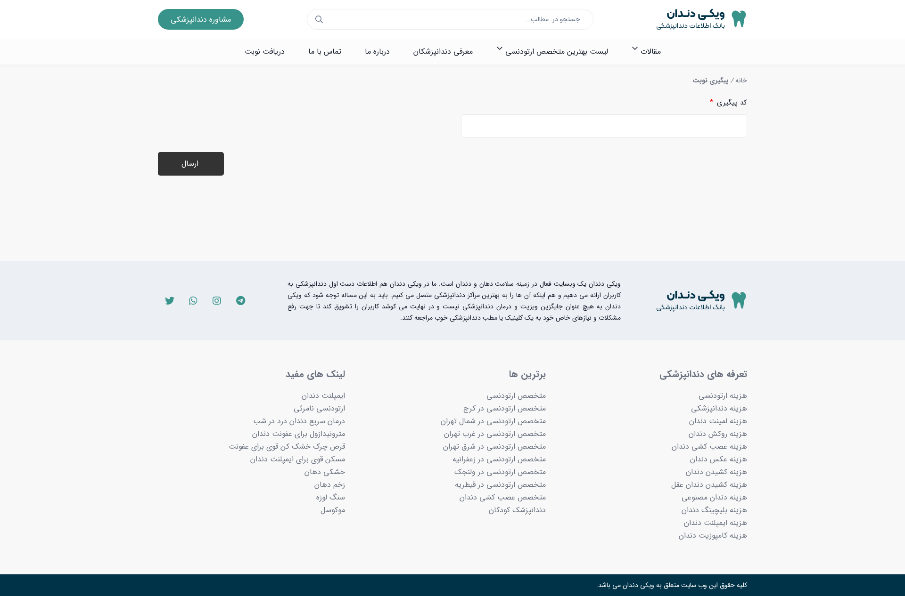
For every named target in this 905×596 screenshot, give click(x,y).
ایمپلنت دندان (323, 396)
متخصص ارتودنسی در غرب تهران (495, 434)
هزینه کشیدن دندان (716, 472)
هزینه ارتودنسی (723, 396)
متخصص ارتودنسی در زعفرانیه (499, 459)
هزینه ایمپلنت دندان (715, 523)
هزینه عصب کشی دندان (709, 446)
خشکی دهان (324, 472)
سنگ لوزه (330, 497)
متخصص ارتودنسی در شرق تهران (494, 446)
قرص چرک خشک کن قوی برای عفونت (287, 446)
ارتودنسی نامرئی (319, 408)
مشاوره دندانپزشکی (201, 19)
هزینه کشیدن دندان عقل (709, 485)
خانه (741, 80)
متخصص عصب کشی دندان (503, 497)
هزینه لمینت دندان (718, 421)
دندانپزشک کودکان (517, 510)
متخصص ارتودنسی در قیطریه (500, 485)
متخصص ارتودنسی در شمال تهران (493, 421)
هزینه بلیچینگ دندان (714, 510)
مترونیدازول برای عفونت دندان (298, 434)
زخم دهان (329, 485)
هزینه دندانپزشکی (719, 408)
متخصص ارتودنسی (516, 396)
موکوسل (333, 510)
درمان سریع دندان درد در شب (299, 421)
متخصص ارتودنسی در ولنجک (500, 472)
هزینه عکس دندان (718, 459)
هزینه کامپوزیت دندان (713, 535)
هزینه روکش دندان (718, 434)
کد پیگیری (728, 102)
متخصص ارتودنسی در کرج (504, 408)
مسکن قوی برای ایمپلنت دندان (297, 459)
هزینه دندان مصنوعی (714, 497)
